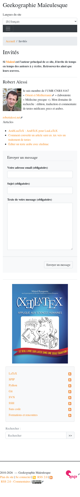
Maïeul (10, 62)
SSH (11, 403)
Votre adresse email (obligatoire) (27, 167)
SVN (12, 397)
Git (10, 391)
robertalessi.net (11, 117)
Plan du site (7, 477)
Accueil (10, 41)
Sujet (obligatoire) (18, 183)
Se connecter (23, 477)
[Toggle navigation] (8, 28)
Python (13, 385)
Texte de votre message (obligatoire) (29, 199)
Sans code (15, 409)
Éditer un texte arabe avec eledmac (28, 144)
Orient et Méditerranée (38, 95)
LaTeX (13, 373)
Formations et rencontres (23, 415)
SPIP (12, 379)
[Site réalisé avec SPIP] (73, 474)
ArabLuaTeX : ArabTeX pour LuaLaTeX (33, 131)
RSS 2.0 (41, 477)
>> (70, 435)
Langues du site (12, 14)
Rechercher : (13, 428)
